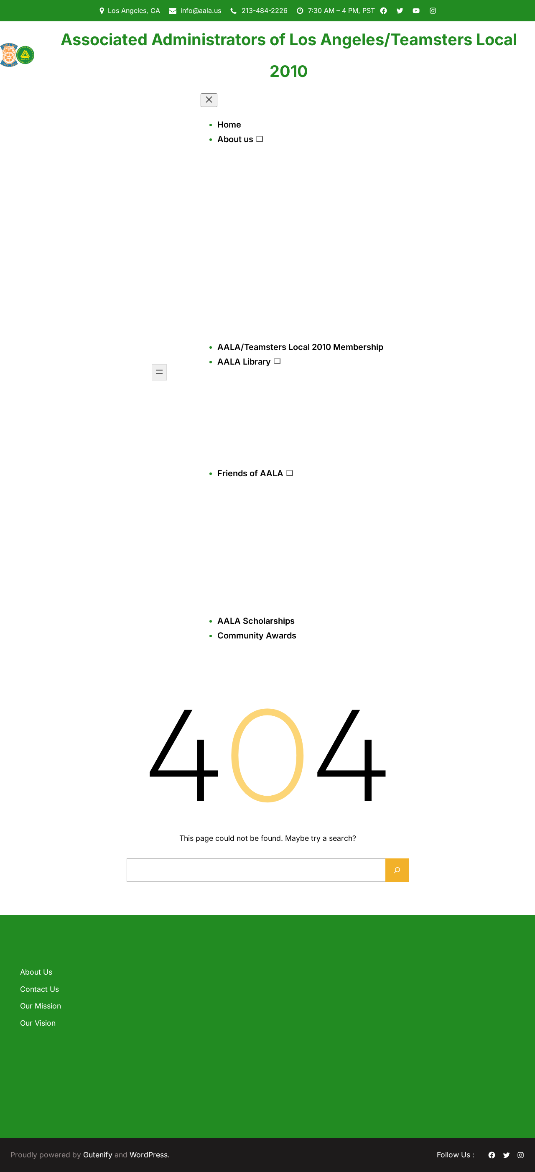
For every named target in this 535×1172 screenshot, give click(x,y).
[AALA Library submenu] (277, 361)
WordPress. (150, 1154)
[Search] (397, 870)
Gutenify (99, 1154)
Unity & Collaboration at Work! (192, 1085)
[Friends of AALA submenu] (289, 473)
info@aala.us (201, 10)
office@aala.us (303, 1029)
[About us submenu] (259, 139)
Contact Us (39, 989)
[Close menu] (209, 100)
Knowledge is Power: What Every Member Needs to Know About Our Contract (196, 1038)
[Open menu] (159, 372)
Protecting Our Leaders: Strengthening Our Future (184, 987)
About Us (36, 972)
